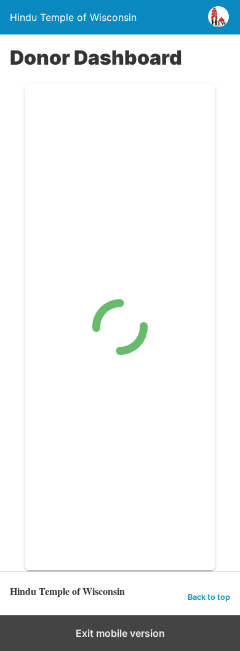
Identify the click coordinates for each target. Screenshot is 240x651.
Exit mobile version (120, 633)
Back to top (209, 597)
